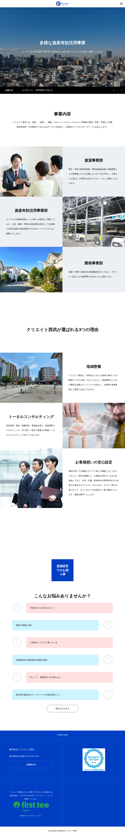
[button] (114, 90)
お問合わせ (31, 764)
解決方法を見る (62, 708)
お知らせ (9, 90)
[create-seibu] (62, 3)
